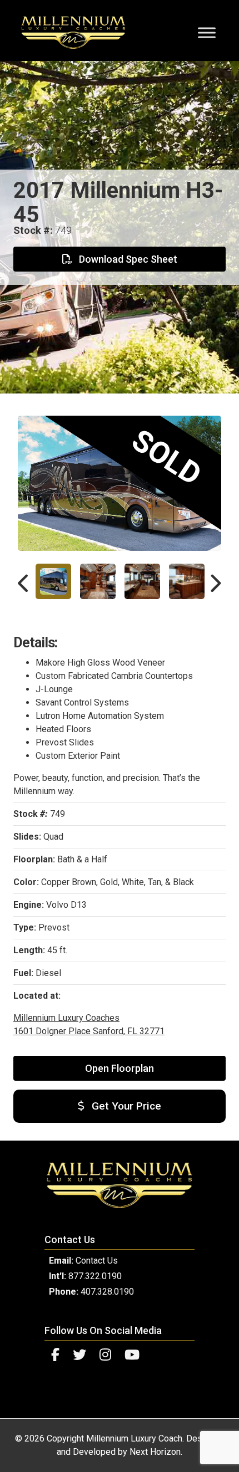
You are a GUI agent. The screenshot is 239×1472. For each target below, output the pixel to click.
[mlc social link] (55, 1355)
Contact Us (97, 1260)
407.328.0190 (107, 1291)
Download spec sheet (127, 259)
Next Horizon (155, 1452)
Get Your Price (125, 1106)
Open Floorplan (119, 1068)
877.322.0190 (95, 1276)
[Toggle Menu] (207, 32)
